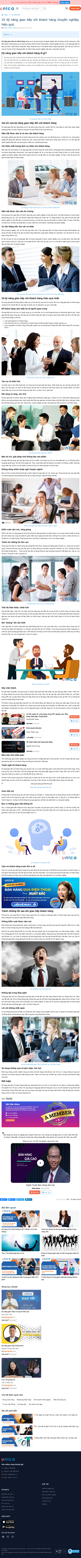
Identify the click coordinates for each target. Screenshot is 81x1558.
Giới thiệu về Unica (7, 1494)
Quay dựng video (47, 1498)
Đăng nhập (75, 8)
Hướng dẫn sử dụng (8, 1497)
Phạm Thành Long (10, 28)
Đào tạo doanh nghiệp (49, 1494)
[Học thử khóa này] (40, 1163)
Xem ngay (64, 2)
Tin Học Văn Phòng (8, 1404)
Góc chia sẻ (5, 1503)
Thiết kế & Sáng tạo (59, 1400)
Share (12, 1199)
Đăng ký (75, 717)
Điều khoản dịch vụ (8, 1506)
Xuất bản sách (46, 1501)
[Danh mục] (17, 8)
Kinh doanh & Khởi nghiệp (42, 1400)
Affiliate (44, 1504)
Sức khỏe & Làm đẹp (35, 1404)
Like (4, 1199)
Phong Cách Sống (8, 1400)
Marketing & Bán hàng (24, 1400)
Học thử (75, 721)
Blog (6, 15)
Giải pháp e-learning (48, 1491)
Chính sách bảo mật (8, 1509)
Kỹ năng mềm (15, 15)
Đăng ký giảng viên (48, 1488)
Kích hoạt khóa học (8, 1500)
